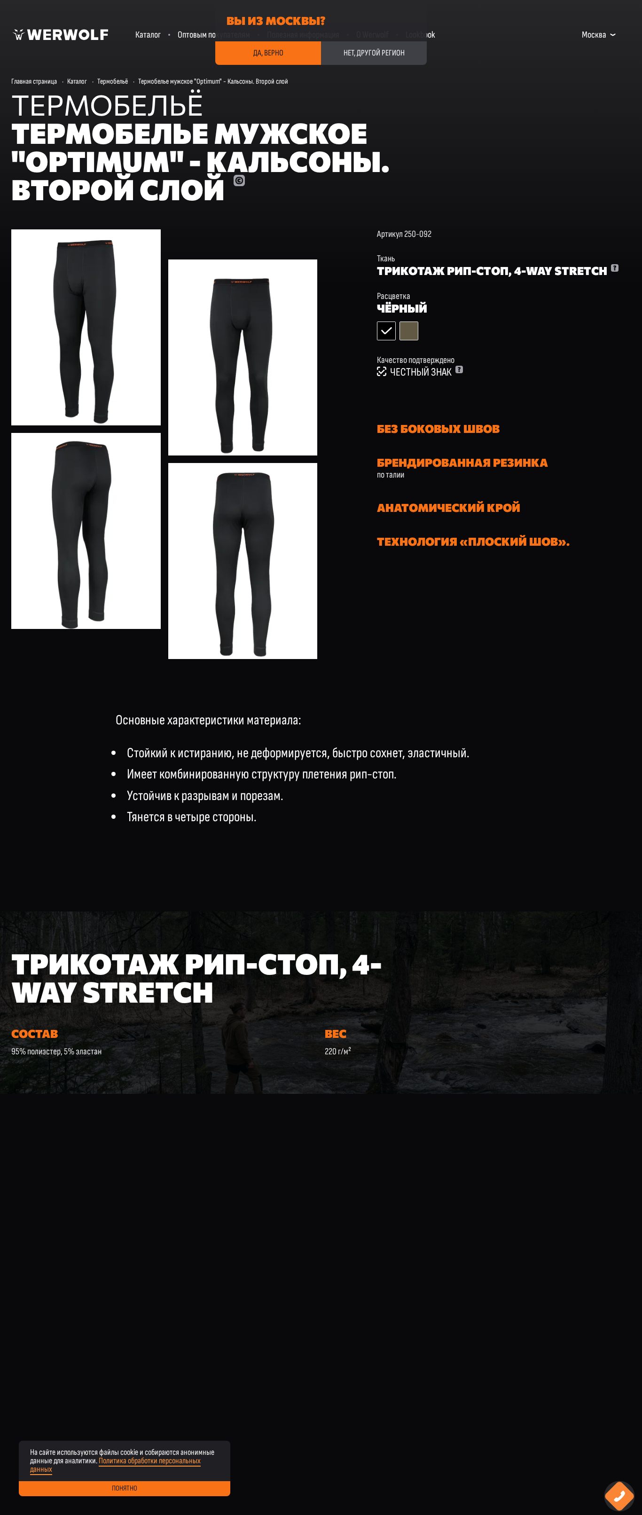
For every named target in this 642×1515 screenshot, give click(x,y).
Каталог (148, 34)
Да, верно (268, 53)
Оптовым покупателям (214, 34)
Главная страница (34, 81)
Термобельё (112, 81)
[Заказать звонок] (619, 1496)
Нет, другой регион (374, 53)
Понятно (124, 1488)
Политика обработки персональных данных (115, 1465)
